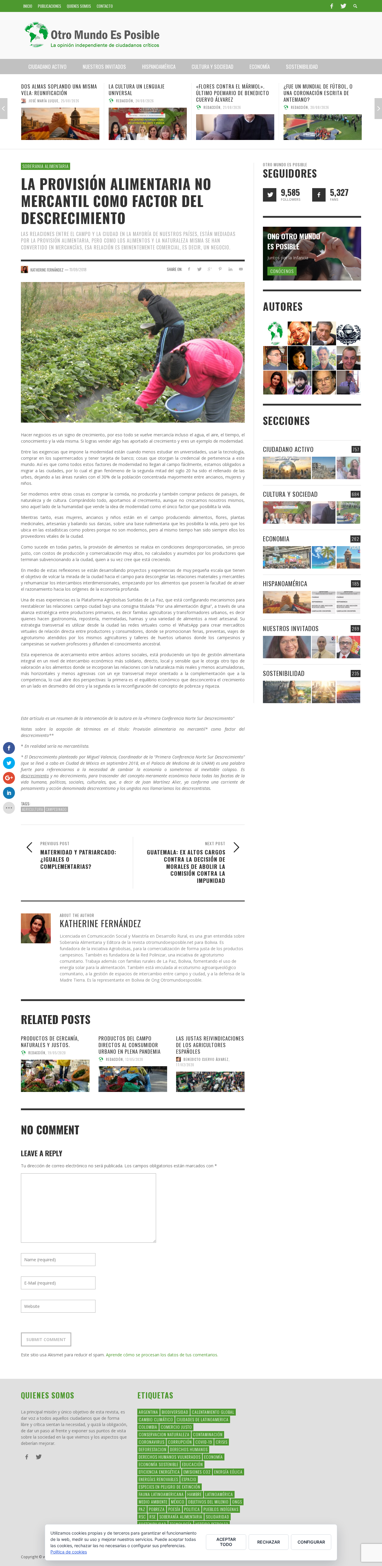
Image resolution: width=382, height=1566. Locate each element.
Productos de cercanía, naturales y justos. (50, 1042)
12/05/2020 (134, 1059)
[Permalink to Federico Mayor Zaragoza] (324, 333)
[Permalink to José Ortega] (349, 382)
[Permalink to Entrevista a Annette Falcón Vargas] (287, 647)
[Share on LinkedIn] (230, 269)
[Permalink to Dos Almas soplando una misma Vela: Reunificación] (287, 602)
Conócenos (282, 271)
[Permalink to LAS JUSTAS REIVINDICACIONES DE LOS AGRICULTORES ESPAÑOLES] (210, 1082)
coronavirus (151, 1442)
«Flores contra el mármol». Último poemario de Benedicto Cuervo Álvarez (145, 93)
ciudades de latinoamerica (203, 1419)
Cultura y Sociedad (290, 494)
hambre (194, 1494)
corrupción (180, 1442)
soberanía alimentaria (180, 1516)
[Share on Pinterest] (220, 269)
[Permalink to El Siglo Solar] (323, 692)
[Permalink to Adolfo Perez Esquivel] (324, 382)
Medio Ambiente (153, 1501)
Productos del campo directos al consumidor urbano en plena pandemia (129, 1045)
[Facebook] (331, 6)
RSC (142, 1516)
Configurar (311, 1541)
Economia (276, 538)
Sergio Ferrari (303, 100)
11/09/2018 (78, 269)
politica (192, 1509)
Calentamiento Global (213, 1412)
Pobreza (157, 1509)
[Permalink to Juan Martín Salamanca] (300, 382)
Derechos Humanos (189, 1449)
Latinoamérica (219, 1494)
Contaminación (208, 1434)
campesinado (56, 809)
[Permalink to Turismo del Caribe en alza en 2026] (323, 557)
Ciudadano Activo (288, 449)
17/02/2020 (185, 1064)
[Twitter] (343, 6)
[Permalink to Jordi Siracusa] (300, 333)
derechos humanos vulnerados (170, 1457)
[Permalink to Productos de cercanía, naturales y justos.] (55, 1076)
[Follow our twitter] (269, 195)
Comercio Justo (176, 1427)
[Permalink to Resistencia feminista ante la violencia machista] (323, 124)
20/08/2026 (232, 107)
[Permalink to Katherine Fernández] (275, 382)
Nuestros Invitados (291, 628)
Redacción (37, 100)
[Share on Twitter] (199, 269)
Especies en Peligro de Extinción (169, 1486)
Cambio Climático (156, 1419)
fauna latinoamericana (161, 1494)
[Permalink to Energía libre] (287, 692)
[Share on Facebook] (189, 269)
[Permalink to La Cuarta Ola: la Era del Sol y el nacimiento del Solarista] (348, 692)
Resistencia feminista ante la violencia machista (319, 90)
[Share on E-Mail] (241, 269)
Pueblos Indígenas (221, 1509)
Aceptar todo (226, 1542)
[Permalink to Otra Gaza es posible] (323, 468)
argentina (148, 1412)
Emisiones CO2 (197, 1471)
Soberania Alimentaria (45, 166)
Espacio (189, 1479)
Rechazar (268, 1541)
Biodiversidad (175, 1412)
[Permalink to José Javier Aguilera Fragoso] (349, 357)
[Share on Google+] (210, 269)
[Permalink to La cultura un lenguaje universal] (60, 124)
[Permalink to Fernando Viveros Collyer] (324, 357)
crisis (221, 1442)
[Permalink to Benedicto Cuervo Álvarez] (275, 357)
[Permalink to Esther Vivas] (300, 357)
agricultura (32, 809)
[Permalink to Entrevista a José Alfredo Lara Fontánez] (348, 647)
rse (153, 1516)
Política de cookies (68, 1551)
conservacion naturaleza (164, 1434)
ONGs (237, 1501)
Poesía (174, 1509)
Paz (142, 1509)
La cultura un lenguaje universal (49, 90)
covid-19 (203, 1442)
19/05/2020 (57, 1052)
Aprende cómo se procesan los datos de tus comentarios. (162, 1355)
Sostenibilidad (284, 673)
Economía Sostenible (158, 1464)
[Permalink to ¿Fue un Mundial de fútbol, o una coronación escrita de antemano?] (235, 127)
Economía (213, 1457)
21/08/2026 (144, 107)
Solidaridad (217, 1516)
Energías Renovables (158, 1479)
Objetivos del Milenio (208, 1501)
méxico (177, 1501)
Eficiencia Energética (159, 1471)
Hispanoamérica (285, 583)
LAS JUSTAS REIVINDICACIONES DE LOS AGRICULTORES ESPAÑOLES (210, 1045)
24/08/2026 (57, 100)
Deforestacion (153, 1449)
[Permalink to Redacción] (275, 333)
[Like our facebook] (319, 195)
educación (192, 1464)
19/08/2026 (328, 100)
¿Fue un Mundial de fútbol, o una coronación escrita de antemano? (230, 93)
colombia (148, 1427)
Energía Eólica (228, 1471)
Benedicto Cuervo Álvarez (206, 1059)
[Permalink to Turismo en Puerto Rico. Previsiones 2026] (348, 557)
